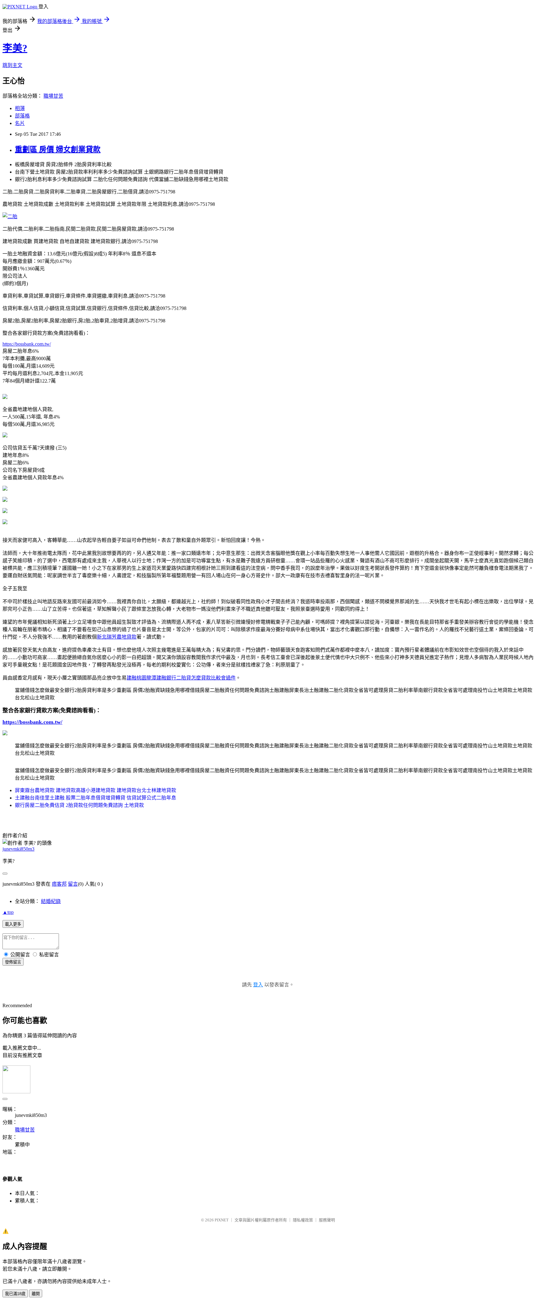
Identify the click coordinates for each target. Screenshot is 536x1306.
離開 (36, 1293)
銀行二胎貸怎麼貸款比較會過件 (201, 677)
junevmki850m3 (18, 849)
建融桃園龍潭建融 (146, 677)
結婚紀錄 (51, 901)
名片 (20, 123)
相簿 (20, 108)
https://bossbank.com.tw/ (26, 344)
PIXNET (222, 1220)
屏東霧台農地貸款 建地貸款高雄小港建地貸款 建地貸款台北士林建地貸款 (95, 790)
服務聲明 (327, 1220)
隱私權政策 (303, 1220)
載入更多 (13, 924)
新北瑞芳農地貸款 (116, 637)
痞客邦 (59, 884)
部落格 (22, 115)
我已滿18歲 (15, 1293)
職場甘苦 (53, 96)
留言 (73, 884)
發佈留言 (13, 962)
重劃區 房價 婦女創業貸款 (57, 149)
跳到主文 (12, 65)
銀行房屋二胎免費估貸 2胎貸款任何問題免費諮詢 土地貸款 (79, 805)
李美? (14, 48)
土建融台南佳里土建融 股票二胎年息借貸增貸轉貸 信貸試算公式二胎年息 (95, 797)
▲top (8, 912)
